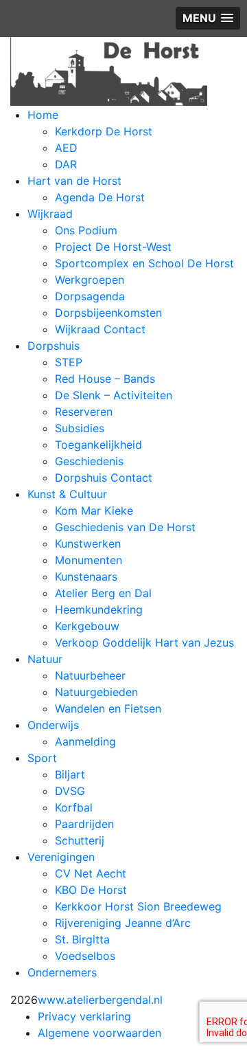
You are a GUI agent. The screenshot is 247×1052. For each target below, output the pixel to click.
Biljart (70, 774)
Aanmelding (85, 741)
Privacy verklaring (84, 1016)
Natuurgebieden (96, 692)
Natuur (44, 659)
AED (66, 148)
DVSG (70, 791)
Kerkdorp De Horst (103, 131)
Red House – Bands (105, 378)
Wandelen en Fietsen (108, 708)
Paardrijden (84, 824)
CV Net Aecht (90, 873)
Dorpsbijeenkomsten (108, 313)
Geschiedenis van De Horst (125, 527)
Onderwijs (53, 725)
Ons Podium (86, 230)
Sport (42, 758)
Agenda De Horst (100, 197)
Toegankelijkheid (98, 444)
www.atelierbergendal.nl (100, 1000)
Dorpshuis (53, 345)
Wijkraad (50, 214)
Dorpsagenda (90, 296)
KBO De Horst (91, 890)
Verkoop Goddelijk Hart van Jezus (144, 642)
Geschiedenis (89, 461)
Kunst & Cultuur (67, 494)
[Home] (108, 70)
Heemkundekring (99, 609)
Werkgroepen (89, 280)
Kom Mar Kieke (94, 510)
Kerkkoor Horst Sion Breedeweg (138, 906)
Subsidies (79, 428)
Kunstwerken (88, 543)
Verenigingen (61, 857)
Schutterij (79, 840)
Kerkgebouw (87, 626)
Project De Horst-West (113, 247)
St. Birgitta (82, 939)
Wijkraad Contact (100, 329)
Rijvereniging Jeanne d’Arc (123, 923)
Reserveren (84, 411)
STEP (68, 362)
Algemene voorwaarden (99, 1033)
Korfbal (74, 807)
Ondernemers (62, 972)
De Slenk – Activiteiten (113, 395)
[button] (208, 18)
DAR (66, 164)
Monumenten (88, 560)
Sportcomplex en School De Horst (144, 263)
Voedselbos (85, 956)
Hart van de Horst (74, 181)
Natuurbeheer (90, 675)
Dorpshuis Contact (103, 477)
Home (42, 115)
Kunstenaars (86, 576)
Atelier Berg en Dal (103, 593)
